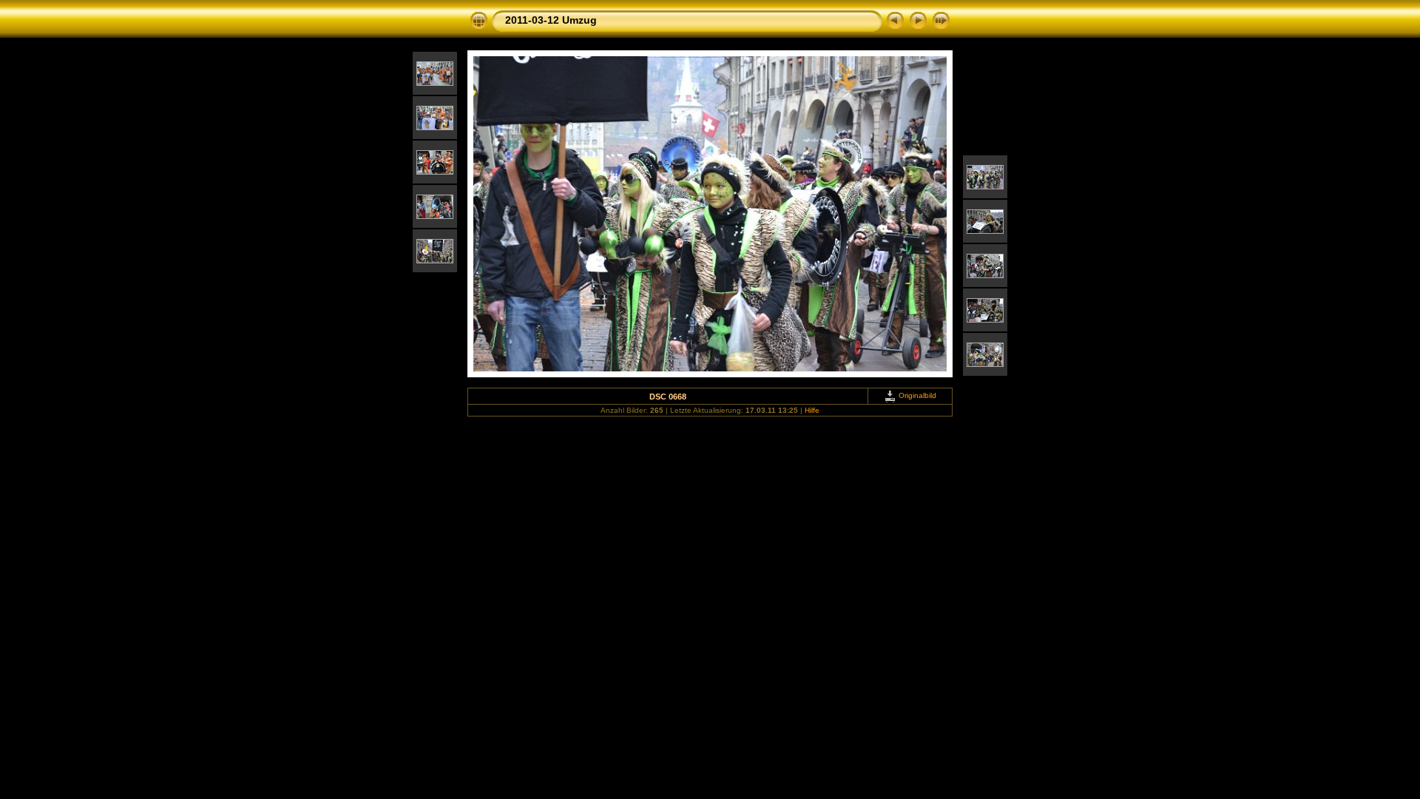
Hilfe (812, 410)
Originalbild (916, 395)
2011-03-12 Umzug (551, 20)
